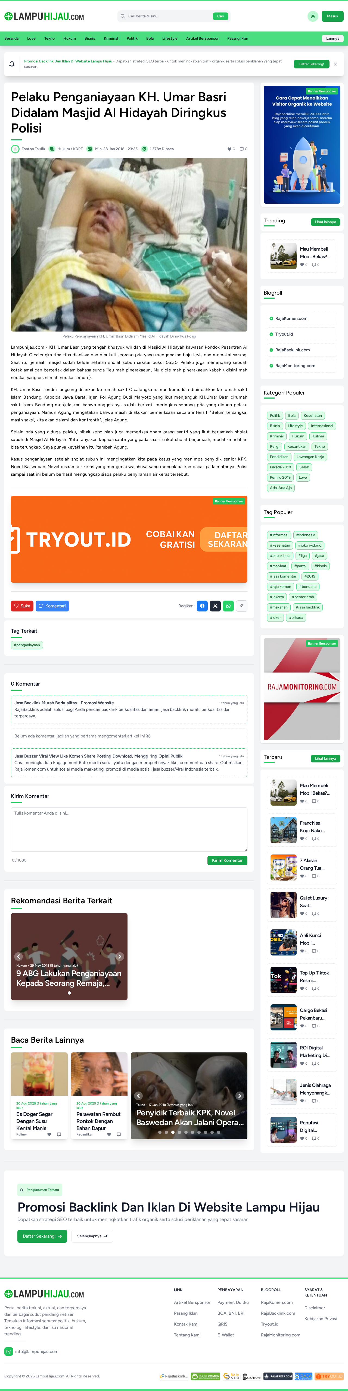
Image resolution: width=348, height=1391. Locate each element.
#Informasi (279, 535)
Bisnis (90, 38)
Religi (274, 446)
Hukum (69, 38)
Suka (25, 605)
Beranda (11, 38)
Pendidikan (279, 457)
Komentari (55, 605)
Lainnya (332, 38)
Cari (220, 16)
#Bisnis (321, 566)
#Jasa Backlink (308, 607)
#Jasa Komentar (283, 576)
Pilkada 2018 (280, 467)
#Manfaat (278, 566)
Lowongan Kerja (310, 457)
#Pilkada (296, 617)
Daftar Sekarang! (311, 64)
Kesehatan (313, 415)
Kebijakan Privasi (320, 1318)
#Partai (300, 566)
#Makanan (279, 607)
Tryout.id (284, 334)
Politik (132, 38)
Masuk (332, 16)
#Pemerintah (303, 597)
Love (31, 38)
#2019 (309, 576)
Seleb (304, 467)
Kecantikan (296, 446)
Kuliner (318, 436)
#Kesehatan (280, 545)
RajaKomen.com (291, 318)
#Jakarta (277, 597)
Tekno (49, 38)
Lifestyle (170, 38)
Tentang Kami (187, 1335)
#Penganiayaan (27, 645)
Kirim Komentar (227, 860)
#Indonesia (305, 535)
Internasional (322, 426)
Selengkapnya (89, 1236)
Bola (150, 38)
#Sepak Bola (280, 555)
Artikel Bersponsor (202, 38)
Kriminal (111, 38)
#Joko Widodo (309, 545)
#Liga (303, 555)
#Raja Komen (280, 586)
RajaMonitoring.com (295, 365)
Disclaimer (314, 1307)
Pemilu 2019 (280, 477)
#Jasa (319, 555)
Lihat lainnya (325, 222)
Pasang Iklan (237, 38)
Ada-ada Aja (281, 487)
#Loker (275, 617)
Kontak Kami (186, 1324)
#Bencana (307, 586)
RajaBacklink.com (292, 349)
